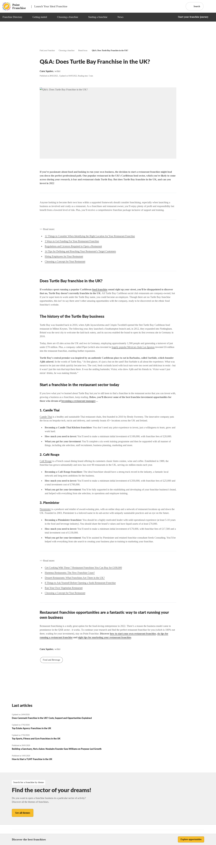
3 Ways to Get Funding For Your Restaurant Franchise (72, 241)
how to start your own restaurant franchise (133, 633)
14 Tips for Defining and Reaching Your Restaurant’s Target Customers (80, 251)
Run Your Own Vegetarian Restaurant (64, 587)
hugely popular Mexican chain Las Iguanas (133, 347)
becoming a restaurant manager (78, 401)
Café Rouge (46, 461)
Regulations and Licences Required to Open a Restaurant (73, 246)
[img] (26, 17)
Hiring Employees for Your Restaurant (64, 256)
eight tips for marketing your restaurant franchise (104, 637)
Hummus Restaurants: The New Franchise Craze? (70, 572)
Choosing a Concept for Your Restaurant (65, 261)
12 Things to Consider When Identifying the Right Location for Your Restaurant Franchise (90, 236)
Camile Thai (46, 416)
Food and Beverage (51, 660)
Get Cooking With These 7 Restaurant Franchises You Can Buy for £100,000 (83, 567)
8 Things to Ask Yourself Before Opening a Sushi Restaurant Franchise (80, 582)
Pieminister (45, 509)
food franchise (99, 289)
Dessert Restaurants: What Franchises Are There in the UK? (75, 577)
